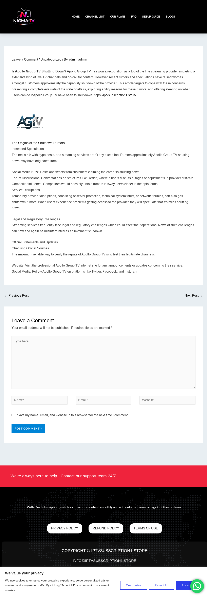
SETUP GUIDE (151, 16)
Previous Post (16, 295)
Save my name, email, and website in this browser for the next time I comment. (72, 415)
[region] (103, 581)
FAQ (133, 16)
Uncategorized (50, 59)
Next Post (194, 295)
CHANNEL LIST (95, 16)
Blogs (170, 16)
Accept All (189, 585)
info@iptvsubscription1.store (104, 561)
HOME (76, 16)
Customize (133, 585)
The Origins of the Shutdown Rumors (38, 143)
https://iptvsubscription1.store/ (115, 95)
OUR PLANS (118, 16)
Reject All (161, 585)
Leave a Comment (25, 59)
